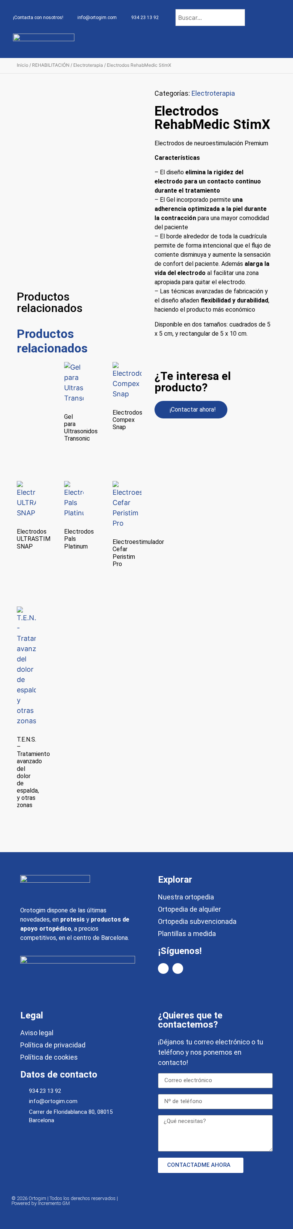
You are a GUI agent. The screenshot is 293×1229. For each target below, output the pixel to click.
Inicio (22, 65)
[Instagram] (177, 968)
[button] (278, 44)
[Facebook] (163, 968)
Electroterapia (88, 65)
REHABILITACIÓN (50, 65)
